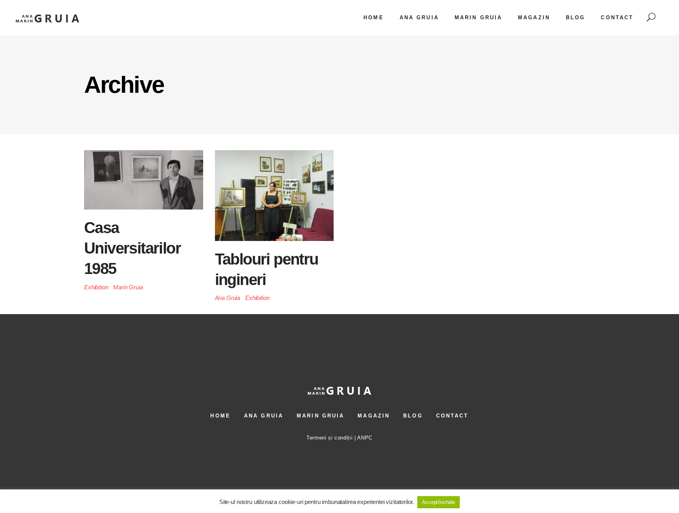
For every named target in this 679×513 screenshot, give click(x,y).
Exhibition (96, 287)
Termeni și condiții (329, 438)
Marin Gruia (128, 287)
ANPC (365, 438)
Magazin (374, 416)
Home (220, 416)
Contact (452, 416)
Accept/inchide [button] (438, 502)
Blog (412, 416)
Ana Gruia (227, 297)
